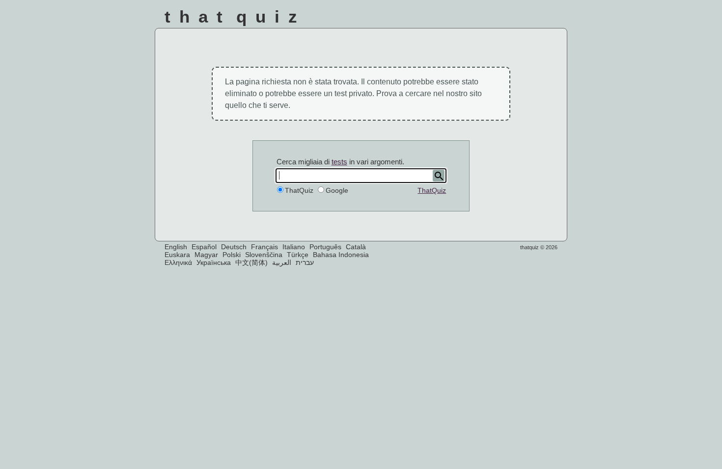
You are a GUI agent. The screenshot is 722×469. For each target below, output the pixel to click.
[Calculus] (499, 19)
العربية (281, 262)
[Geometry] (551, 19)
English (176, 247)
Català (356, 247)
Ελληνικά (178, 262)
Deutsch (234, 247)
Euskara (177, 255)
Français (264, 247)
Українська (213, 262)
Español (204, 247)
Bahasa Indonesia (341, 255)
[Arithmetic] (472, 19)
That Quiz (235, 16)
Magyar (206, 255)
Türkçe (297, 255)
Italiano (293, 247)
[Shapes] (420, 19)
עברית (305, 262)
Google (337, 190)
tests (339, 161)
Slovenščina (263, 255)
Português (325, 247)
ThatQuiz (431, 190)
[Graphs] (525, 19)
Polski (231, 255)
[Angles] (446, 19)
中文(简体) (251, 262)
